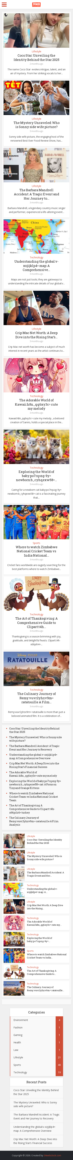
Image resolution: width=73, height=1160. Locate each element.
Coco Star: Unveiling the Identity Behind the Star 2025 (36, 57)
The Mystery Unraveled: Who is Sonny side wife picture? (36, 125)
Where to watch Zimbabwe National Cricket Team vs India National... (36, 551)
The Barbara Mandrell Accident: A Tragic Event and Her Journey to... (36, 194)
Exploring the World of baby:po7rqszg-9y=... (39, 939)
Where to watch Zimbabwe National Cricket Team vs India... (46, 956)
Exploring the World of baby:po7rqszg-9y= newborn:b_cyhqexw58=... (36, 476)
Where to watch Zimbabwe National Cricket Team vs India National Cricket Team (33, 797)
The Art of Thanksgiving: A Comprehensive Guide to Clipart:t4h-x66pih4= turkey (32, 809)
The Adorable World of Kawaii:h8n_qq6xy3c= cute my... (44, 923)
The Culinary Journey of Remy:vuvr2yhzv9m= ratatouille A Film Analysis (34, 821)
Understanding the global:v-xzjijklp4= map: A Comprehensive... (36, 265)
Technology (36, 257)
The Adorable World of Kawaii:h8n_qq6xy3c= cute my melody (36, 404)
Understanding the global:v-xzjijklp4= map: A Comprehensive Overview (33, 756)
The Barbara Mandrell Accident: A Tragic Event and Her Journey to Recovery (34, 747)
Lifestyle (36, 51)
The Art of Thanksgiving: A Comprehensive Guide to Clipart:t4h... (36, 622)
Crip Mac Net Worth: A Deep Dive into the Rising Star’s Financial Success (34, 765)
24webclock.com (52, 1155)
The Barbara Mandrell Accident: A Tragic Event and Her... (45, 874)
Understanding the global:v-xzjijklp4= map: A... (42, 890)
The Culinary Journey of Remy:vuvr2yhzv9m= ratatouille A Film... (36, 698)
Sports (36, 543)
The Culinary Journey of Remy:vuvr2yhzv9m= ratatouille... (45, 989)
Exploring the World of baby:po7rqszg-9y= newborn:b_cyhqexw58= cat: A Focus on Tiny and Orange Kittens (35, 784)
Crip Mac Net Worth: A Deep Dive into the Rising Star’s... (36, 335)
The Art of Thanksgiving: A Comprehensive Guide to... (42, 972)
